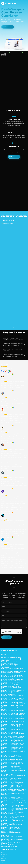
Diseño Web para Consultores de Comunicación (13, 703)
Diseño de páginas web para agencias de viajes (13, 671)
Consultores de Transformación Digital (11, 657)
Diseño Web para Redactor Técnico (10, 815)
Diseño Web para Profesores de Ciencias (11, 807)
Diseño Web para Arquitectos (8, 683)
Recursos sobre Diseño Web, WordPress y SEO (13, 839)
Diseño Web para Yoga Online (9, 821)
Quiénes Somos (5, 854)
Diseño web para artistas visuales (10, 686)
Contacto (3, 862)
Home (2, 852)
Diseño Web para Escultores (8, 767)
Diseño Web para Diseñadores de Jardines (12, 744)
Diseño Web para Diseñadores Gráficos (11, 754)
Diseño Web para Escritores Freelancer (11, 764)
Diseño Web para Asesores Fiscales (10, 689)
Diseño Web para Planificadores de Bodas (12, 798)
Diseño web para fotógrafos (8, 781)
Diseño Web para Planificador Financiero (11, 797)
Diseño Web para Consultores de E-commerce (13, 713)
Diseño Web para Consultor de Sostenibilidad (13, 698)
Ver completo (14, 327)
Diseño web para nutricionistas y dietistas (12, 792)
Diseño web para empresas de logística (11, 759)
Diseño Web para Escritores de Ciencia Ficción (13, 763)
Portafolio (4, 858)
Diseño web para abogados (8, 678)
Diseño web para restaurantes (9, 817)
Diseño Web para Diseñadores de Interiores (12, 743)
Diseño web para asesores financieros (11, 687)
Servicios (3, 856)
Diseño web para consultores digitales (11, 735)
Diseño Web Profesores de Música (10, 827)
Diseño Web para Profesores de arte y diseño (13, 805)
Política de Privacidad (7, 831)
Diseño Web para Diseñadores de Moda (11, 748)
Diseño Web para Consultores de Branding (12, 702)
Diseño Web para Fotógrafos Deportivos (11, 785)
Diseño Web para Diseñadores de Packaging (12, 750)
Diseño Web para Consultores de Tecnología (12, 733)
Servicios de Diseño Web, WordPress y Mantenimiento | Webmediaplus (11, 845)
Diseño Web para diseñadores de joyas (11, 745)
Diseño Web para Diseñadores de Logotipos (12, 747)
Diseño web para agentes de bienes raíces (12, 679)
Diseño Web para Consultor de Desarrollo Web (13, 697)
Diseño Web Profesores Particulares (10, 828)
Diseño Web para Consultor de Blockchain (12, 695)
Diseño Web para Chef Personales (10, 691)
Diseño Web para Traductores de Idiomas (12, 820)
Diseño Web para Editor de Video (10, 755)
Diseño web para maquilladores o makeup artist (13, 789)
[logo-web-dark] (10, 3)
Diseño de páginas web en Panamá (10, 664)
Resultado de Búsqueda (7, 840)
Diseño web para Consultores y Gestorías (12, 737)
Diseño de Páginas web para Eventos (11, 672)
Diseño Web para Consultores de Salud (11, 732)
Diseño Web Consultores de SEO (9, 674)
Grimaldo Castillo (5, 830)
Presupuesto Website (6, 835)
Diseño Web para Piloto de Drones (10, 796)
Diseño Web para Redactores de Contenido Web (13, 816)
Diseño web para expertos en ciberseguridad (13, 777)
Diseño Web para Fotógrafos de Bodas (11, 783)
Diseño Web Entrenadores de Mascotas (11, 675)
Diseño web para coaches (8, 694)
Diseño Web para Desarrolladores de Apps (12, 740)
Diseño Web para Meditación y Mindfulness (12, 790)
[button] (4, 654)
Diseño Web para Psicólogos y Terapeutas (12, 812)
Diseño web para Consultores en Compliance (13, 736)
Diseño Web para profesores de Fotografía (12, 809)
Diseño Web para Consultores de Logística (12, 724)
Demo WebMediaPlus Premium (9, 661)
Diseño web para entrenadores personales (12, 762)
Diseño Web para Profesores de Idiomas (11, 811)
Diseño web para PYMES (7, 813)
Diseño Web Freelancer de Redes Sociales (12, 676)
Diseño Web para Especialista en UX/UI (11, 769)
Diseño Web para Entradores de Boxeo (11, 760)
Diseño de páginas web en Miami (9, 663)
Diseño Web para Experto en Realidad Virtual (13, 775)
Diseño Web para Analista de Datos (10, 682)
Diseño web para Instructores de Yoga (11, 788)
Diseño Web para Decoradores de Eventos (12, 739)
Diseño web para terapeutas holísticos (11, 819)
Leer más (13, 569)
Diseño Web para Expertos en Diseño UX (11, 778)
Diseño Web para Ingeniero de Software (11, 786)
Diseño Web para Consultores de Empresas (12, 714)
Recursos (3, 860)
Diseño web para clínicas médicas (10, 693)
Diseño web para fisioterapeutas (9, 779)
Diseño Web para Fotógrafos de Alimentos (12, 782)
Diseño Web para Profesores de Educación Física (14, 808)
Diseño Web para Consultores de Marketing (12, 725)
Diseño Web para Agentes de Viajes (10, 680)
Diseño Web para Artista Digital (9, 684)
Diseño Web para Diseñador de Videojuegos (12, 741)
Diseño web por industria (7, 823)
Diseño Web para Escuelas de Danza (10, 766)
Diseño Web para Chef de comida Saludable (12, 690)
